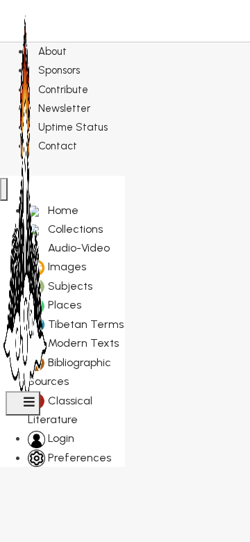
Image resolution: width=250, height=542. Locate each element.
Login (59, 438)
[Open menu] (23, 403)
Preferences (78, 457)
